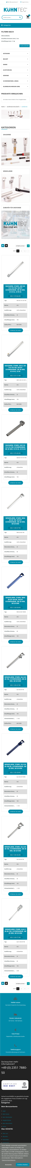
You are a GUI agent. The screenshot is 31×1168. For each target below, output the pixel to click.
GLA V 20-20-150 (21, 942)
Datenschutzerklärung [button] (8, 1160)
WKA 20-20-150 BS (21, 612)
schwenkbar (20, 467)
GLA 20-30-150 (20, 859)
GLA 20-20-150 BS (21, 777)
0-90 (18, 971)
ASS (18, 305)
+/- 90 (18, 718)
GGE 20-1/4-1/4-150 (21, 457)
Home (3, 106)
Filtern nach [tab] (7, 32)
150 (17, 320)
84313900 (19, 324)
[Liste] (6, 245)
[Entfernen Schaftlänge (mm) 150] (14, 41)
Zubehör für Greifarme (12, 208)
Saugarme (7, 135)
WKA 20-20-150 (20, 532)
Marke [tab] (5, 64)
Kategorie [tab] (6, 53)
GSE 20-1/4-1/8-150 (21, 300)
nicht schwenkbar (21, 310)
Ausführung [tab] (7, 70)
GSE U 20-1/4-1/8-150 (22, 380)
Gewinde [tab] (6, 75)
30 (17, 874)
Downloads (6, 1143)
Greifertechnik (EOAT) (13, 106)
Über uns (5, 1133)
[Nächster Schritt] (28, 250)
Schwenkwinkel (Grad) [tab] (10, 81)
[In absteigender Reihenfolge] (28, 246)
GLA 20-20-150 (20, 689)
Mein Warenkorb (7, 1123)
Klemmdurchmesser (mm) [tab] (11, 86)
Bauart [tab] (5, 59)
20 (17, 315)
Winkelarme (7, 171)
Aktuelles (5, 1136)
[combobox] (12, 17)
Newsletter (6, 1139)
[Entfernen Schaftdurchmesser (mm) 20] (18, 38)
